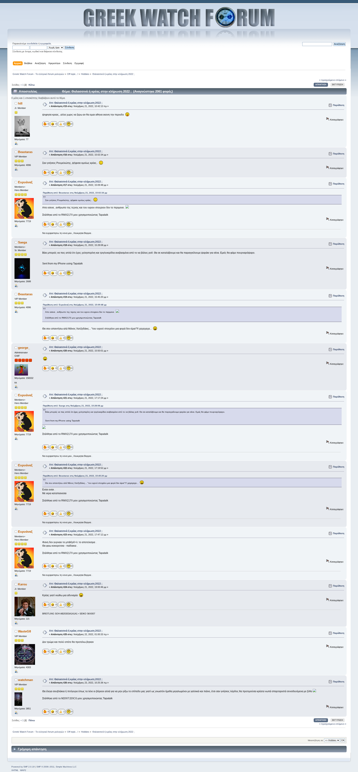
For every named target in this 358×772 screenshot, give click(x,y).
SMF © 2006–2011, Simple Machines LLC (56, 767)
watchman (25, 680)
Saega (22, 242)
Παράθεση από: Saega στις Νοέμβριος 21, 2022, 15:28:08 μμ (73, 406)
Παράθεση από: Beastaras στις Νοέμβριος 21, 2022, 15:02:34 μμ (75, 193)
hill (20, 103)
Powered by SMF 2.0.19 (23, 767)
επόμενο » (341, 80)
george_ (24, 347)
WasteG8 (24, 631)
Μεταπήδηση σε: (315, 740)
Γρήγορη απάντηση (32, 749)
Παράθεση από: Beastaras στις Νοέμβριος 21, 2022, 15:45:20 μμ (75, 476)
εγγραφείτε (45, 43)
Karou (22, 584)
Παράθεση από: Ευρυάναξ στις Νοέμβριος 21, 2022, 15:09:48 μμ (74, 305)
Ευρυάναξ (25, 182)
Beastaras (25, 152)
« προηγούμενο (327, 80)
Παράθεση (338, 105)
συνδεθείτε (32, 43)
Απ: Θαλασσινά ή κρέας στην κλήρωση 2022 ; (75, 102)
